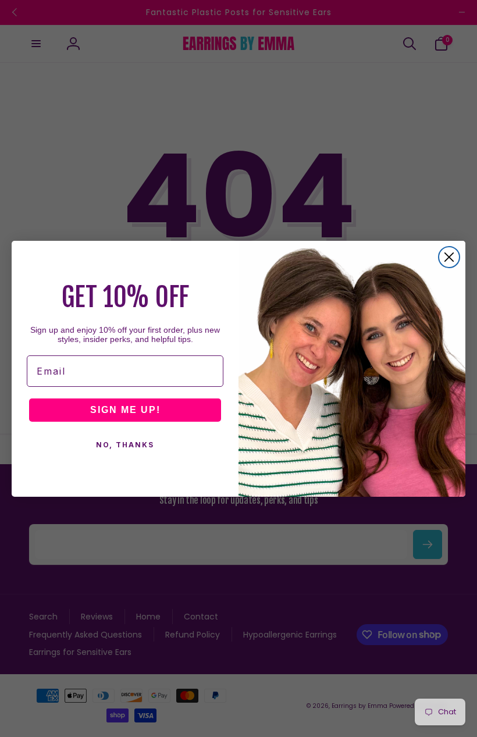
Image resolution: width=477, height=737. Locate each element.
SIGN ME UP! (125, 410)
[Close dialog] (449, 257)
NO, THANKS (125, 444)
